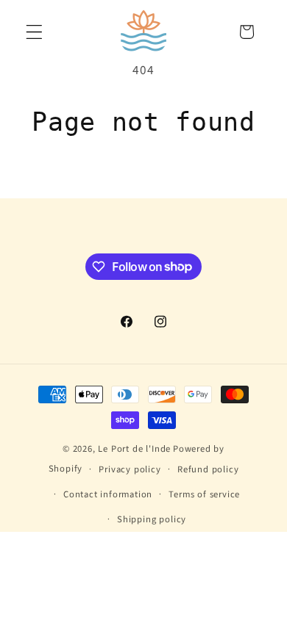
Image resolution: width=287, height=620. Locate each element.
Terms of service (204, 494)
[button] (34, 32)
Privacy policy (129, 469)
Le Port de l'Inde (134, 448)
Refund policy (207, 469)
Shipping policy (151, 519)
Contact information (107, 494)
